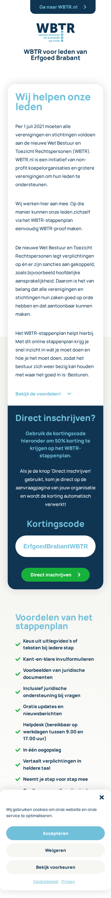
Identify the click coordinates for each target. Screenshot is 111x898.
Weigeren (55, 850)
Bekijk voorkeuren (55, 867)
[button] (102, 797)
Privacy (68, 881)
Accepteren (55, 833)
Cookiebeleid (45, 881)
